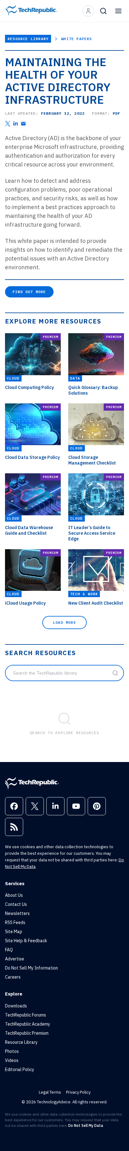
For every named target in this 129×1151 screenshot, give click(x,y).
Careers (13, 977)
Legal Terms (50, 1092)
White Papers (76, 38)
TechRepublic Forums (25, 1015)
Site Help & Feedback (26, 940)
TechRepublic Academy (27, 1024)
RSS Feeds (15, 922)
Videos (11, 1060)
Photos (12, 1051)
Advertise (14, 959)
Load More (64, 622)
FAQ (9, 950)
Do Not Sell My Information (31, 968)
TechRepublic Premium (27, 1033)
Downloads (16, 1006)
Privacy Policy (78, 1092)
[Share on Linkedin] (15, 123)
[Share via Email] (23, 123)
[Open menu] (118, 11)
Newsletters (17, 913)
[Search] (103, 11)
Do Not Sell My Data (85, 1125)
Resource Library (28, 38)
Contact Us (16, 904)
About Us (14, 895)
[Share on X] (7, 123)
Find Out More (29, 291)
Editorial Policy (19, 1069)
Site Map (13, 931)
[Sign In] (88, 11)
